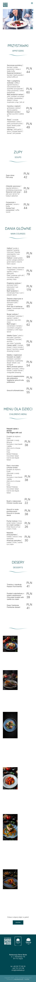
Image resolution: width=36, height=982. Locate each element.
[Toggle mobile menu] (32, 3)
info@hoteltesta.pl (18, 970)
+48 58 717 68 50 (19, 966)
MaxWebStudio (18, 979)
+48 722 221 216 (18, 968)
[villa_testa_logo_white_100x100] (28, 937)
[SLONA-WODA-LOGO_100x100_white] (7, 937)
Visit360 (26, 979)
